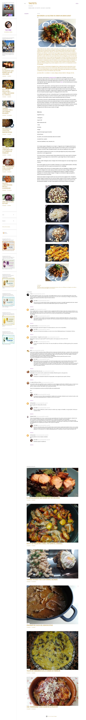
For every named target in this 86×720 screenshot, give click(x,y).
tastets (33, 3)
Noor (62, 82)
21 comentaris (9, 190)
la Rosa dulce (33, 403)
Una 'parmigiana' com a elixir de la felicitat (42, 707)
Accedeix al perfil (8, 32)
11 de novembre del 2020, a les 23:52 (42, 416)
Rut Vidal (35, 300)
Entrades (5, 232)
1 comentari (33, 545)
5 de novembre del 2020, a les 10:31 (39, 293)
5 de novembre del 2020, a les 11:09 (40, 309)
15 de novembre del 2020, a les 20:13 (44, 394)
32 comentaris (33, 581)
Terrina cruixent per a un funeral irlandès (42, 579)
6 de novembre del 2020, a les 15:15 (48, 371)
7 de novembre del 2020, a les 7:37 (43, 300)
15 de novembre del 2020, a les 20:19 (44, 425)
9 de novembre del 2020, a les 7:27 (42, 403)
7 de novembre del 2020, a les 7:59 (43, 341)
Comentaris (5, 233)
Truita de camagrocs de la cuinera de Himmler (43, 671)
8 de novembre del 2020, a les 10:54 (47, 382)
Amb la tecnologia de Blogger (52, 716)
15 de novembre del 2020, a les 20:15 (44, 407)
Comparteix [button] (26, 13)
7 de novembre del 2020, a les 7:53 (43, 359)
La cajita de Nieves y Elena (35, 382)
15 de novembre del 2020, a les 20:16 (44, 439)
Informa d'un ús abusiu (6, 226)
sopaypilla (32, 309)
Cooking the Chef (52, 77)
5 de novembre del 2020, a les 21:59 (38, 350)
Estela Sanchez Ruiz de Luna (36, 371)
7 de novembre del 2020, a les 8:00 (44, 329)
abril (31, 350)
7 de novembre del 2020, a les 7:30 (43, 316)
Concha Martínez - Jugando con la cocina (38, 337)
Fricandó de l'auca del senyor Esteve (40, 625)
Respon (31, 306)
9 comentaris (9, 171)
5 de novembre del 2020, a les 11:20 (44, 325)
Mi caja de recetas (34, 325)
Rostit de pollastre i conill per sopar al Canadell (45, 543)
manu (31, 293)
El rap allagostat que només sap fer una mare (43, 498)
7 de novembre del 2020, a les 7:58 (43, 374)
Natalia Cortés (33, 416)
